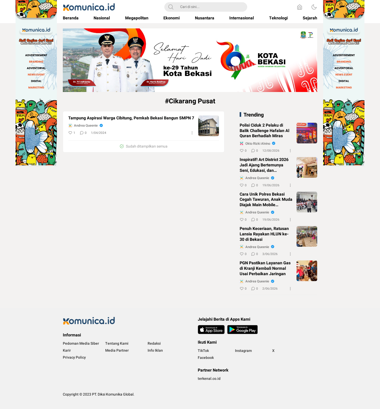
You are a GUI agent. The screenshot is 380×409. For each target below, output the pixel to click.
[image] (208, 125)
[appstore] (211, 329)
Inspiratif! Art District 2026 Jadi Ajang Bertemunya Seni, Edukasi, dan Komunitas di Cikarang (264, 165)
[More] (192, 133)
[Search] (171, 7)
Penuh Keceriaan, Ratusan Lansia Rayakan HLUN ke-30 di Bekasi (264, 234)
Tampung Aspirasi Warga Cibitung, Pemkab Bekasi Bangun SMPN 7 (131, 118)
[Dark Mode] (314, 7)
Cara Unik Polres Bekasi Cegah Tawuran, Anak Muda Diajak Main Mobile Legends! (266, 200)
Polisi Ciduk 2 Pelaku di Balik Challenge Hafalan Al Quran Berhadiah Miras (264, 131)
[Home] (300, 7)
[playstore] (242, 329)
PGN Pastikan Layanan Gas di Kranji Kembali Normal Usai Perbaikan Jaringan (265, 268)
